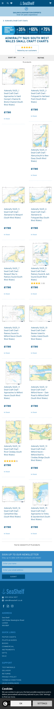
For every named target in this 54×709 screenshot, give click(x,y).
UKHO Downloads (10, 683)
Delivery (6, 671)
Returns (6, 674)
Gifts (4, 653)
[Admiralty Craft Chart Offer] (27, 30)
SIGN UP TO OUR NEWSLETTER (21, 556)
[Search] (7, 3)
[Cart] (50, 3)
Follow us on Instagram (12, 606)
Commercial (8, 646)
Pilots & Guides (9, 640)
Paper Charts (9, 637)
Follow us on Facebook (3, 606)
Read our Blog (8, 606)
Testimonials (8, 667)
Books (5, 643)
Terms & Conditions (11, 680)
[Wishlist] (11, 3)
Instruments (8, 650)
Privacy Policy (9, 677)
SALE (4, 656)
